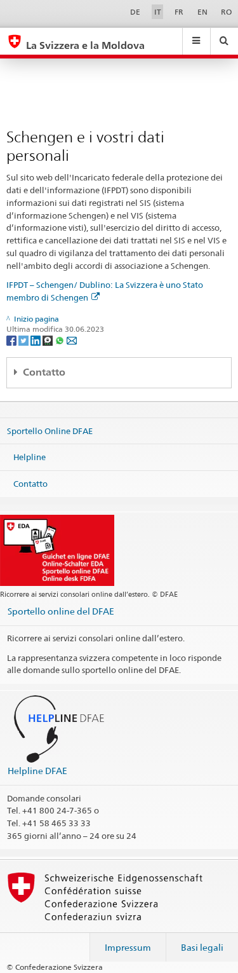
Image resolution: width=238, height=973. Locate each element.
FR (179, 12)
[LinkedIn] (36, 339)
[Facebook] (12, 339)
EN (202, 12)
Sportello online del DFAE (61, 611)
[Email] (72, 339)
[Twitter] (24, 339)
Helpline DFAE (37, 770)
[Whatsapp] (61, 339)
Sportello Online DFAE (50, 430)
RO (226, 12)
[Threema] (49, 339)
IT (157, 12)
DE (135, 12)
